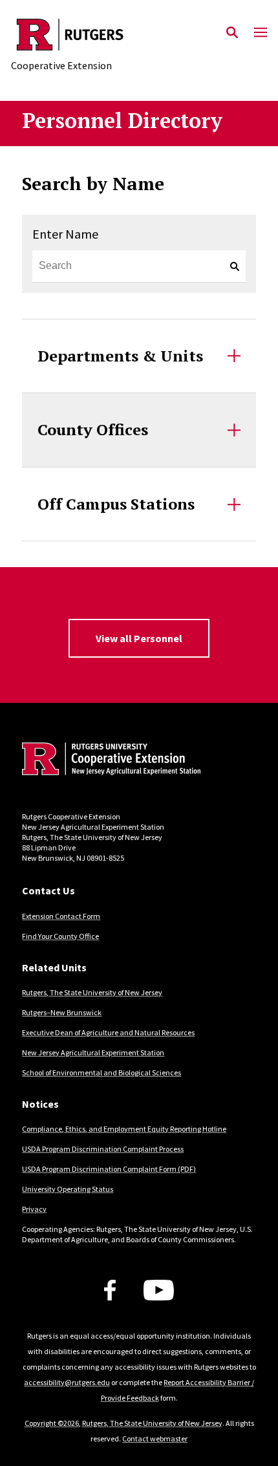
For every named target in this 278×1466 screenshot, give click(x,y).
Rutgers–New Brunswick (62, 1012)
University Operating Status (67, 1189)
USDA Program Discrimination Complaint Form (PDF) (109, 1169)
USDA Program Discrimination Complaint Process (103, 1149)
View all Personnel (139, 638)
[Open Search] (232, 33)
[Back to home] (109, 760)
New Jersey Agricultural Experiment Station (93, 1052)
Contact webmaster (154, 1438)
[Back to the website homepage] (70, 34)
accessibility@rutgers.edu (67, 1382)
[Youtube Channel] (159, 1290)
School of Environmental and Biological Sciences (101, 1072)
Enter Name (65, 234)
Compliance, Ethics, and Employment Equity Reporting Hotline (124, 1129)
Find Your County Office (60, 936)
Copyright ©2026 (52, 1423)
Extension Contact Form (61, 916)
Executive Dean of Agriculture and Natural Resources (108, 1032)
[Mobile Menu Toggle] (260, 33)
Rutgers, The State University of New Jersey (92, 992)
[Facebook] (110, 1290)
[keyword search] (229, 266)
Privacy (34, 1209)
